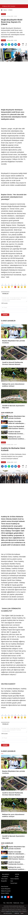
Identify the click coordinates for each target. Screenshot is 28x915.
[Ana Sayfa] (1, 10)
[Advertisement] (14, 84)
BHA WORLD (5, 874)
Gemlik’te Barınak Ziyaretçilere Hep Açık (13, 406)
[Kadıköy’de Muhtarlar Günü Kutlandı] (14, 476)
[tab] (5, 294)
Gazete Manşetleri (5, 888)
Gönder (5, 314)
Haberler (5, 10)
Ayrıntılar (17, 913)
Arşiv (11, 881)
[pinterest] (19, 44)
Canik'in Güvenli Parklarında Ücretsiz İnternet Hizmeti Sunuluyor (12, 363)
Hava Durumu (4, 886)
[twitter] (5, 44)
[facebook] (2, 44)
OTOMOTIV (5, 876)
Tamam (21, 913)
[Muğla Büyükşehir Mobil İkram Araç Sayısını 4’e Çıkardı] (14, 54)
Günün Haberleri (14, 878)
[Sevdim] (9, 284)
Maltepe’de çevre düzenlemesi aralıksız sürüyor (13, 385)
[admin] (11, 897)
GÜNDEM (10, 10)
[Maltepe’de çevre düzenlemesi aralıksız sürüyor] (14, 375)
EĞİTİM (17, 874)
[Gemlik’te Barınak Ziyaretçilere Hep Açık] (14, 396)
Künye (22, 903)
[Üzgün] (25, 284)
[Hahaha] (18, 284)
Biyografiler (4, 881)
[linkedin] (15, 44)
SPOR (16, 876)
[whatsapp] (9, 44)
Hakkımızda (16, 903)
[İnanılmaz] (21, 284)
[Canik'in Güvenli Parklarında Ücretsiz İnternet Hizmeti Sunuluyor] (14, 353)
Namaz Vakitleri (5, 893)
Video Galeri (4, 878)
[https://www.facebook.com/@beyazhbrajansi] (8, 897)
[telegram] (12, 44)
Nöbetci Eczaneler (5, 891)
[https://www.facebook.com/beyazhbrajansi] (2, 897)
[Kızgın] (15, 284)
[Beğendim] (2, 284)
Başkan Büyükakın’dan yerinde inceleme (13, 342)
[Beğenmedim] (12, 284)
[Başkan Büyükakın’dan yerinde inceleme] (14, 331)
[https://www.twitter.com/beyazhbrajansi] (5, 897)
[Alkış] (5, 284)
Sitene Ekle (9, 903)
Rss (4, 903)
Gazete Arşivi (13, 883)
